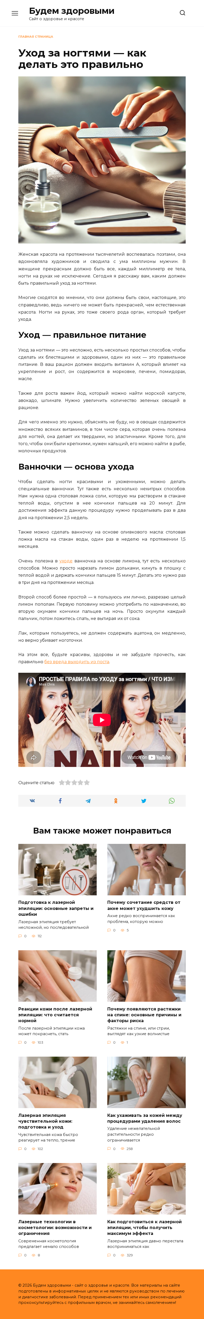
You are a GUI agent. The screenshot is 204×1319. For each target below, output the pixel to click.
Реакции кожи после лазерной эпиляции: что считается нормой (55, 1014)
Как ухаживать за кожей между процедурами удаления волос (144, 1118)
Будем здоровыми (71, 11)
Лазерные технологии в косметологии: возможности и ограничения (55, 1227)
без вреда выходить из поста (76, 661)
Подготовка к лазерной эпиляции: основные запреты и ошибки (56, 908)
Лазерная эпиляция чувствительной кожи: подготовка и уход (45, 1121)
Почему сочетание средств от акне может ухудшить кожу (143, 905)
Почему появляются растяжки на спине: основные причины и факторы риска (144, 1014)
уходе (66, 560)
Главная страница (35, 36)
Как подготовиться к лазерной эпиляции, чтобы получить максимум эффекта (144, 1227)
